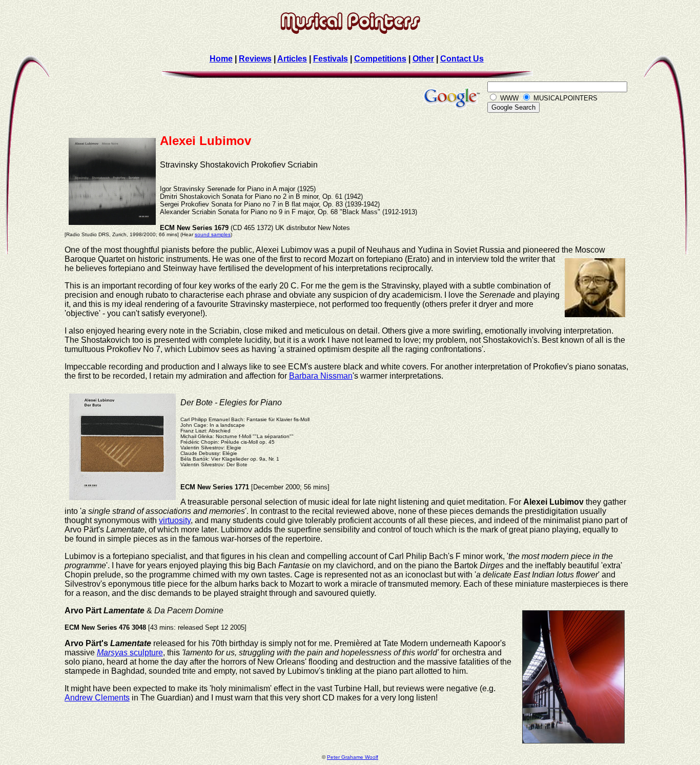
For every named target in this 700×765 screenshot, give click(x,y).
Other (423, 58)
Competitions (380, 58)
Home (221, 58)
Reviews (255, 58)
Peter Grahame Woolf (352, 757)
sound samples (213, 234)
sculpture (145, 652)
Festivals (330, 58)
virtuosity (175, 520)
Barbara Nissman (321, 375)
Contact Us (462, 58)
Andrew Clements (97, 697)
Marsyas (112, 652)
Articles (292, 58)
